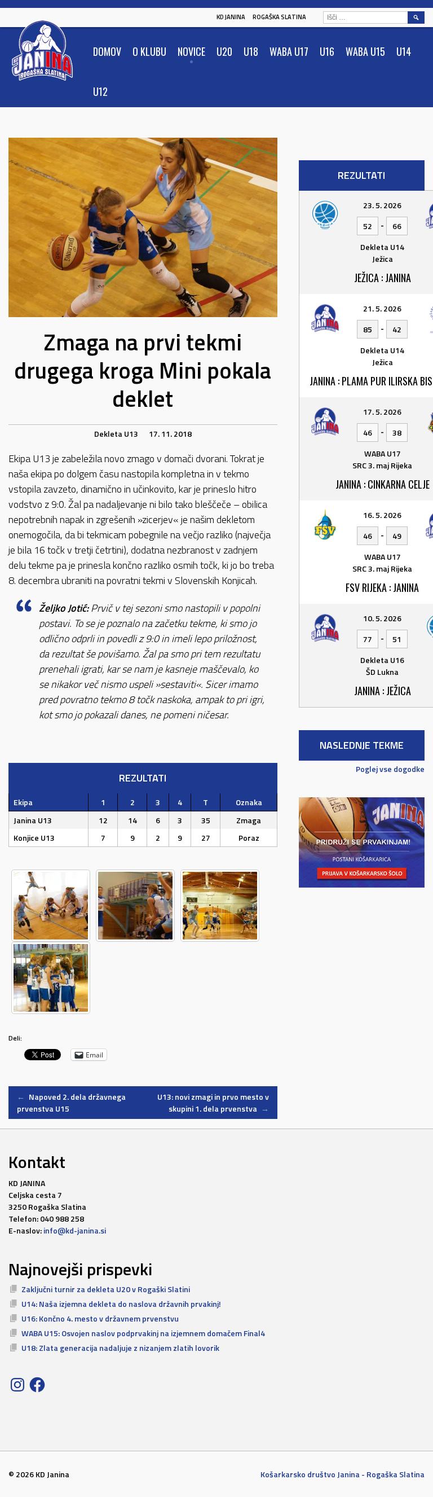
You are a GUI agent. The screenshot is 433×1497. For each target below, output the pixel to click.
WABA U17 (288, 51)
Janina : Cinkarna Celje (382, 484)
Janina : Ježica (382, 690)
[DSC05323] (50, 906)
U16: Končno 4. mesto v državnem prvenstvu (100, 1318)
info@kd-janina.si (74, 1230)
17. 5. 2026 (382, 412)
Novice (191, 51)
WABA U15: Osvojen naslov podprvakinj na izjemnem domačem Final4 (143, 1333)
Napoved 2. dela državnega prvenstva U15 (71, 1102)
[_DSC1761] (50, 978)
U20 (224, 51)
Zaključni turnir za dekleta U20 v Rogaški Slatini (105, 1289)
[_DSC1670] (220, 906)
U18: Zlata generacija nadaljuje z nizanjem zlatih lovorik (120, 1348)
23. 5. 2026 (382, 205)
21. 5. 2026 (382, 308)
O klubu (149, 51)
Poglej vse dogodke (390, 769)
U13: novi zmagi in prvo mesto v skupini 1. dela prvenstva (213, 1102)
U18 (251, 51)
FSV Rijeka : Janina (382, 587)
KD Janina (230, 16)
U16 (327, 51)
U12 (100, 91)
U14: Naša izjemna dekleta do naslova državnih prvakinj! (121, 1304)
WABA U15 (365, 51)
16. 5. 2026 (382, 515)
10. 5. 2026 (382, 618)
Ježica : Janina (382, 277)
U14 (403, 51)
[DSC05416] (135, 906)
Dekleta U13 (116, 434)
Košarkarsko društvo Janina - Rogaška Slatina (342, 1474)
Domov (107, 51)
